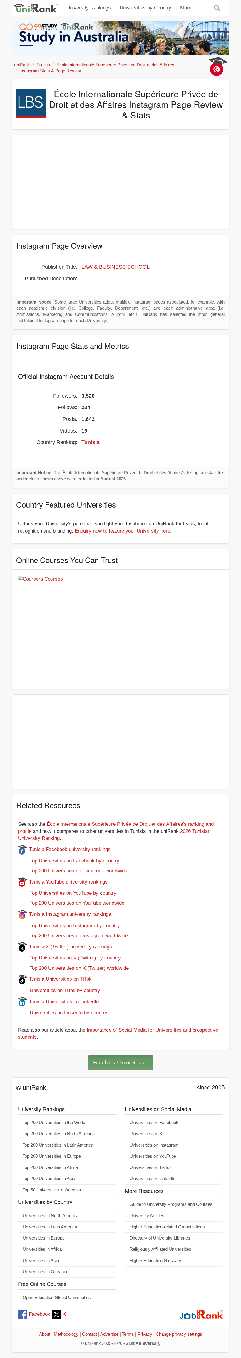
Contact (89, 1334)
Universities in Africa (42, 1249)
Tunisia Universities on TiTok (59, 979)
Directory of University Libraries (160, 1238)
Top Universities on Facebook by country (68, 861)
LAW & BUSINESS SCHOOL (115, 267)
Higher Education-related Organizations (167, 1227)
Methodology (66, 1334)
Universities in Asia (41, 1260)
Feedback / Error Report (120, 1062)
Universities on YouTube (153, 1156)
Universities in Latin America (50, 1227)
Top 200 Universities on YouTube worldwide (71, 903)
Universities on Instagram (154, 1145)
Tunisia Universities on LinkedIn (63, 1001)
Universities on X (146, 1133)
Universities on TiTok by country (59, 990)
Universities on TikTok (151, 1167)
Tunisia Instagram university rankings (69, 914)
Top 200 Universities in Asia (49, 1178)
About (44, 1334)
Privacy (145, 1334)
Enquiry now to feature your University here (122, 531)
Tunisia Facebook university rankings (69, 849)
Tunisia (90, 442)
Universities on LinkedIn (152, 1178)
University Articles (147, 1215)
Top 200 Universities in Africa (50, 1167)
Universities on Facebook (154, 1122)
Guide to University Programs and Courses (171, 1204)
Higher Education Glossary (155, 1260)
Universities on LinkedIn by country (62, 1012)
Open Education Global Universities (57, 1297)
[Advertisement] (120, 182)
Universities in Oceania (45, 1271)
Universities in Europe (44, 1238)
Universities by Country (145, 8)
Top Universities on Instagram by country (69, 925)
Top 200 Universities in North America (59, 1133)
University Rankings (88, 8)
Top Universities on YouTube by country (67, 893)
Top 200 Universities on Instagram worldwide (73, 935)
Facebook (39, 1314)
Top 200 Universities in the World (54, 1122)
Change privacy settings (179, 1334)
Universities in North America (50, 1215)
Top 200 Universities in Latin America (58, 1145)
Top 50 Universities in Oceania (52, 1190)
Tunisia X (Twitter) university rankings (69, 947)
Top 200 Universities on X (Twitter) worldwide (73, 968)
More (185, 8)
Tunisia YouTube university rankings (67, 882)
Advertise (109, 1334)
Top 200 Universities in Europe (52, 1156)
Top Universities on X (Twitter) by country (69, 958)
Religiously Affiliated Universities (160, 1249)
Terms (128, 1334)
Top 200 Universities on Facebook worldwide (72, 871)
